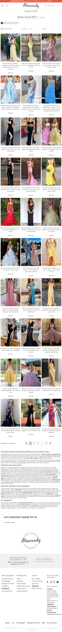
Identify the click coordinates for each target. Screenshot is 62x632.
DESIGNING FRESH (31, 630)
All (2, 23)
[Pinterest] (54, 582)
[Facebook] (48, 582)
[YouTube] (58, 582)
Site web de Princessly (23, 504)
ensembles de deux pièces (7, 475)
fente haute (33, 491)
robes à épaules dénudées (46, 471)
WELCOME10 (44, 558)
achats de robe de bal (20, 462)
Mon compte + (51, 5)
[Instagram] (51, 582)
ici (44, 508)
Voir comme (24, 28)
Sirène (8, 508)
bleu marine (56, 481)
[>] (50, 443)
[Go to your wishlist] (46, 5)
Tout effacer (35, 10)
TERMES (50, 628)
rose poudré (17, 481)
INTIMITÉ (55, 628)
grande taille (35, 505)
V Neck (28, 11)
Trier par (44, 28)
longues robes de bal (6, 492)
